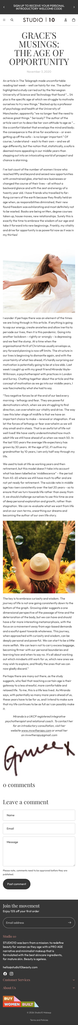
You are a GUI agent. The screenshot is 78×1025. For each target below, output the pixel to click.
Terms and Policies (39, 1020)
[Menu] (4, 20)
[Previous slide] (4, 7)
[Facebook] (5, 974)
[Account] (66, 20)
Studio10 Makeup (43, 1012)
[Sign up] (69, 923)
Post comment (16, 884)
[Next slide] (74, 7)
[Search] (12, 20)
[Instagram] (11, 974)
